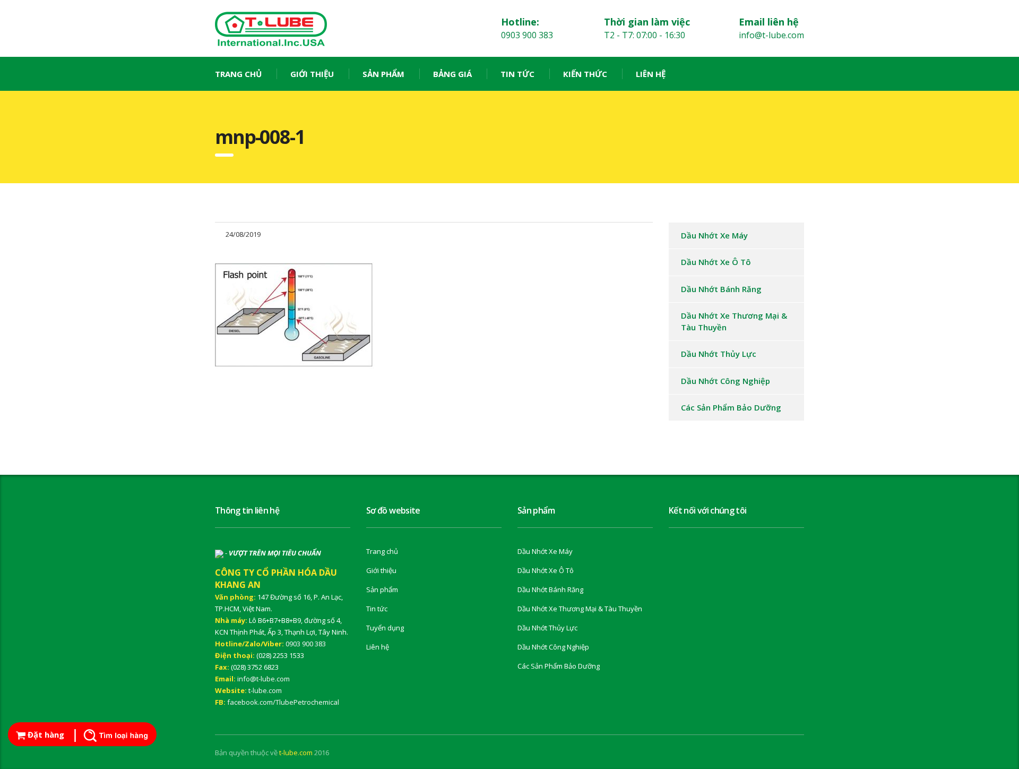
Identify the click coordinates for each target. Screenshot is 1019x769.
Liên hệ (651, 74)
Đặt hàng (44, 734)
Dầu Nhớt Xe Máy (714, 235)
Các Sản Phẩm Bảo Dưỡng (731, 407)
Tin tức (517, 74)
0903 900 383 (306, 643)
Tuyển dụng (385, 627)
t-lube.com (265, 690)
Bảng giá (452, 74)
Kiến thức (585, 74)
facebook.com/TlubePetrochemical (283, 702)
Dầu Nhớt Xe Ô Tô (716, 262)
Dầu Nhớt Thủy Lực (718, 353)
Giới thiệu (312, 74)
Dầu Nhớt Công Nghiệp (725, 380)
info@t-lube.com (263, 678)
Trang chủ (238, 74)
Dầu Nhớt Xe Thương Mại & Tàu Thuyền (734, 321)
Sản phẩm (383, 74)
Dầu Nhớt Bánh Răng (721, 289)
